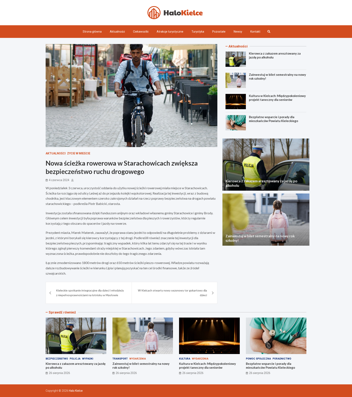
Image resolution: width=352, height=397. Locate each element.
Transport (120, 358)
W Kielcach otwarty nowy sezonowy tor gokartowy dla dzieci (172, 293)
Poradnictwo (282, 358)
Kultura (184, 358)
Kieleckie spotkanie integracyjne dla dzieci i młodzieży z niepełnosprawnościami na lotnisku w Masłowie (90, 293)
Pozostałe (219, 31)
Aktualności (117, 31)
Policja (75, 358)
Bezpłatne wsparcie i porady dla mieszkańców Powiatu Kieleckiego (273, 119)
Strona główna (92, 31)
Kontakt (255, 31)
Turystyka (197, 31)
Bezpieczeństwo (57, 358)
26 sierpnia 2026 (59, 373)
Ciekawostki (140, 31)
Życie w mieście (78, 153)
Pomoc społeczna (258, 358)
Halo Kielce (76, 390)
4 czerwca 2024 (59, 180)
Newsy (238, 31)
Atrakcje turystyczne (170, 31)
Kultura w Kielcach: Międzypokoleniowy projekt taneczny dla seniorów (277, 98)
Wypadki (87, 358)
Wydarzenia (137, 358)
